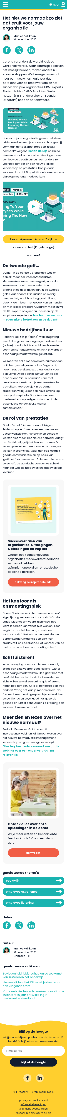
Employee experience (22, 892)
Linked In (31, 50)
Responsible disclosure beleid (33, 1113)
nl (54, 5)
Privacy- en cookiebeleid (33, 1100)
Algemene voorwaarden (33, 1108)
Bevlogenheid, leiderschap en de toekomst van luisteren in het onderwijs (33, 975)
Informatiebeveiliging (33, 1104)
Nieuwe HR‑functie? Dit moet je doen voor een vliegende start (32, 984)
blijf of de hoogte (33, 1062)
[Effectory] (63, 4)
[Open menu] (5, 5)
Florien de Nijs (37, 151)
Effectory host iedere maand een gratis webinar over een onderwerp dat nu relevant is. (31, 750)
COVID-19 (12, 881)
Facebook (7, 50)
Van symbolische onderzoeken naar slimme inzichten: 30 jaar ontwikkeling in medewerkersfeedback (33, 995)
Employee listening (20, 903)
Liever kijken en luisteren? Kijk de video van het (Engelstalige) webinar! (33, 240)
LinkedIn (20, 956)
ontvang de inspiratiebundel (33, 582)
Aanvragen (33, 853)
